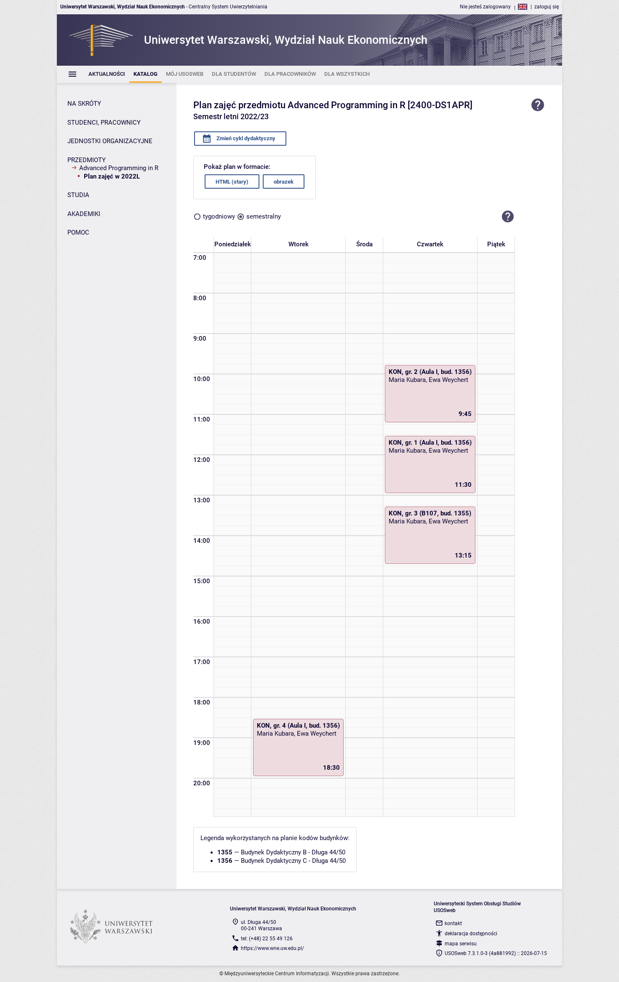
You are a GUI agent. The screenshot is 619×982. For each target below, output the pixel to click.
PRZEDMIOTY (86, 160)
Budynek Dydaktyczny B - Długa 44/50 (293, 852)
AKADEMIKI (83, 214)
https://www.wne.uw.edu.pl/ (272, 948)
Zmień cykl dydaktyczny (245, 138)
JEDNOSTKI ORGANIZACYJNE (109, 141)
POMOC (78, 232)
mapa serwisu (461, 944)
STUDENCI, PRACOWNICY (104, 122)
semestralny (263, 216)
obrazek (283, 182)
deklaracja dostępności (471, 934)
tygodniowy (219, 216)
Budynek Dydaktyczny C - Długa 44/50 (293, 861)
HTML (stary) (232, 182)
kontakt (453, 923)
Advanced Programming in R (118, 168)
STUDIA (78, 195)
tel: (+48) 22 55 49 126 (267, 939)
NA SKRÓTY (84, 103)
